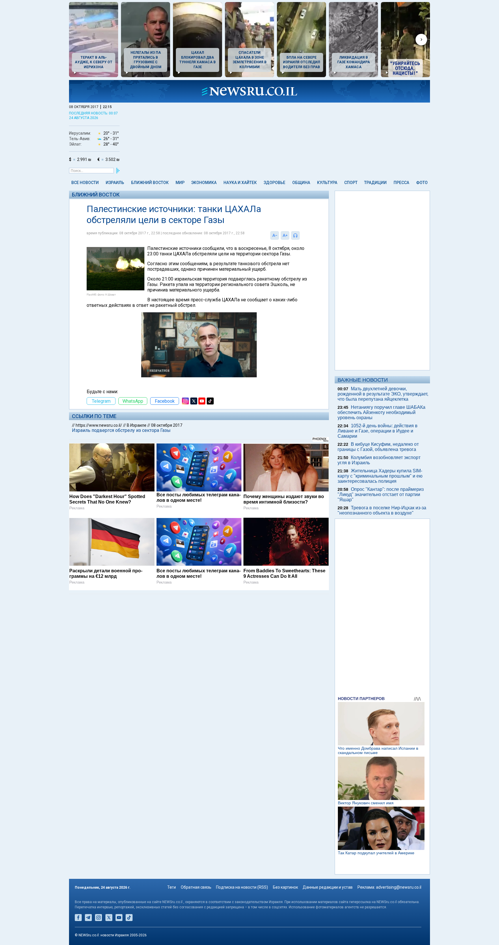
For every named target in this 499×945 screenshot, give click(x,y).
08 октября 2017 (166, 425)
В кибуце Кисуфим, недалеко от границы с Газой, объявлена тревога (378, 447)
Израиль (115, 182)
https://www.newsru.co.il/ (99, 425)
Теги (171, 887)
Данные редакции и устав (328, 887)
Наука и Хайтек (240, 182)
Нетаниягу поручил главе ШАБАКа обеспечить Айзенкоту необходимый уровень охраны (381, 412)
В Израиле (136, 425)
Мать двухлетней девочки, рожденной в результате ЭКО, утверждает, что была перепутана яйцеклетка (383, 394)
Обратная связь (196, 887)
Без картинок (285, 887)
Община (301, 182)
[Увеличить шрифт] (285, 235)
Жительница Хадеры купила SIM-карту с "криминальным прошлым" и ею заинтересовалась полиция (380, 476)
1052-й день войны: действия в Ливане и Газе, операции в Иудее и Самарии (378, 431)
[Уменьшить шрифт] (274, 235)
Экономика (204, 182)
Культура (327, 182)
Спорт (351, 182)
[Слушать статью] (301, 235)
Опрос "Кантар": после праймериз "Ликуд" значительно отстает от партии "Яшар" (381, 494)
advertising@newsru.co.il (398, 887)
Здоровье (274, 182)
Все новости (85, 182)
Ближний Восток (150, 182)
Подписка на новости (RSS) (242, 887)
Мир (180, 182)
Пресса (401, 182)
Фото (422, 182)
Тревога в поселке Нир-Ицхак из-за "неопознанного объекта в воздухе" (382, 510)
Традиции (375, 182)
